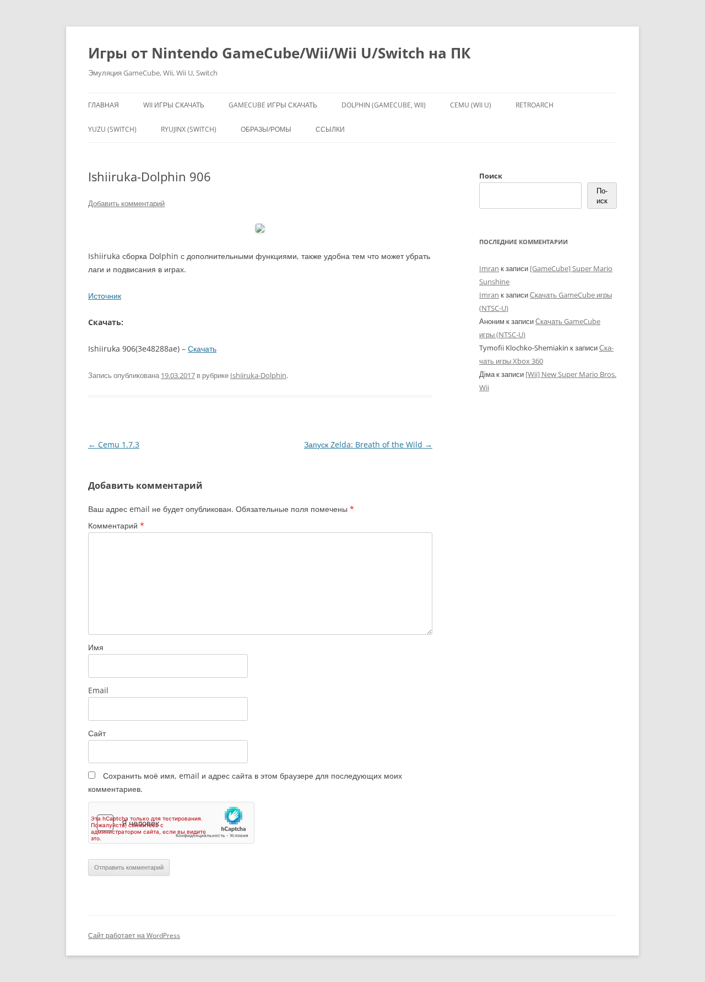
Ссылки (330, 129)
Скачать (202, 348)
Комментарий (116, 525)
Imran (489, 268)
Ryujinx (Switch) (188, 129)
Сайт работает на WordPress (134, 935)
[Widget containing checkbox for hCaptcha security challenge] (171, 823)
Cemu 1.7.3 (113, 444)
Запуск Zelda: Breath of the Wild (368, 444)
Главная (103, 105)
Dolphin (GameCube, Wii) (383, 105)
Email (98, 690)
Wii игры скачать (173, 105)
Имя (96, 647)
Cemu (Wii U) (470, 105)
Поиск (490, 176)
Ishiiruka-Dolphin (258, 375)
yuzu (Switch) (112, 129)
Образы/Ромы (266, 129)
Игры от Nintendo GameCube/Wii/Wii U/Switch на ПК (279, 53)
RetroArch (535, 105)
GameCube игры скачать (273, 105)
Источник (104, 295)
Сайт (97, 733)
